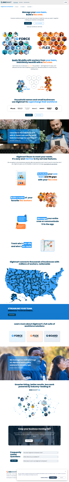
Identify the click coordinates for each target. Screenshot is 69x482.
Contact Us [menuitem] (8, 475)
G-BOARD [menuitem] (29, 6)
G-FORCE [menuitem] (22, 6)
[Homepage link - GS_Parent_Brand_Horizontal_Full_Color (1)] (11, 472)
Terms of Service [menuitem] (15, 473)
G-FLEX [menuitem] (16, 6)
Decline (61, 477)
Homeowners (26, 2)
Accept (53, 477)
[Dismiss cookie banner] (65, 471)
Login (65, 2)
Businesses (15, 2)
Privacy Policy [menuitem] (9, 473)
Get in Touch (38, 115)
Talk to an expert (38, 23)
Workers (21, 2)
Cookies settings (44, 477)
